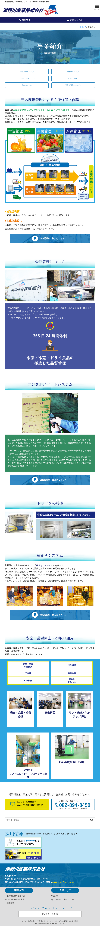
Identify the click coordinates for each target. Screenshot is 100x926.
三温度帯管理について (26, 72)
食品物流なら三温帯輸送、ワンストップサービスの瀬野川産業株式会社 (53, 921)
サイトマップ (66, 908)
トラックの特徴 (72, 78)
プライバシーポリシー (50, 908)
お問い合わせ (76, 20)
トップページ (33, 908)
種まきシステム (26, 85)
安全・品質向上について (72, 85)
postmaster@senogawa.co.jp (65, 882)
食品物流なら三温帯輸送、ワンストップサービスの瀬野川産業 (27, 2)
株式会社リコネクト (59, 923)
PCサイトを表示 (50, 914)
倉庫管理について (72, 72)
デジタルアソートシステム (26, 78)
